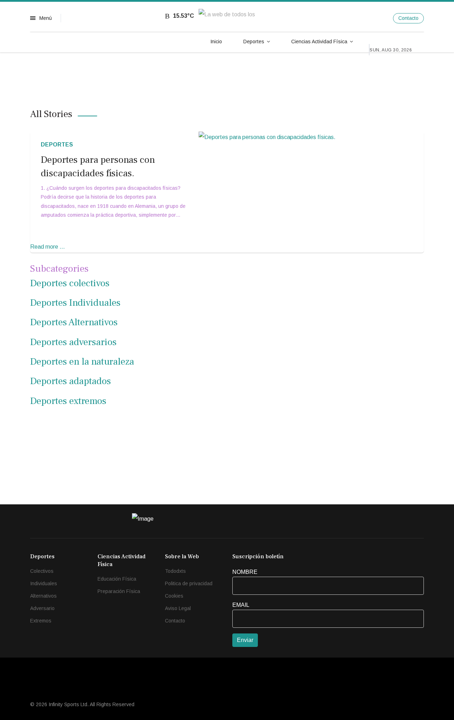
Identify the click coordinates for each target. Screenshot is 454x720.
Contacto (408, 18)
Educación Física (117, 579)
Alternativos (43, 596)
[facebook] (349, 18)
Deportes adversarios (73, 342)
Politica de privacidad (188, 583)
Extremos (40, 621)
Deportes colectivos (70, 283)
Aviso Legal (178, 608)
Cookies (174, 596)
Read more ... (47, 247)
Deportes (253, 41)
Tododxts (175, 571)
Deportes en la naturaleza (82, 361)
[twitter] (364, 18)
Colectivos (42, 571)
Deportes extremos (68, 401)
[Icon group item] (357, 521)
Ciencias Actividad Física (319, 41)
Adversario (42, 608)
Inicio (216, 41)
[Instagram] (379, 18)
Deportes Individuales (75, 303)
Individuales (43, 583)
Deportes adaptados (70, 381)
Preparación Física (119, 591)
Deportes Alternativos (74, 322)
